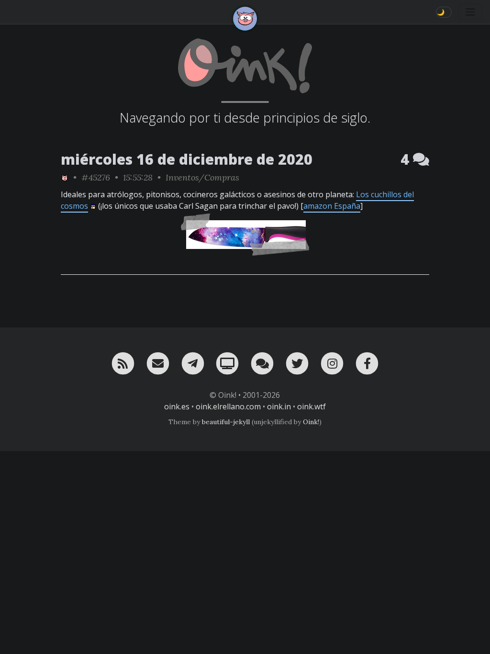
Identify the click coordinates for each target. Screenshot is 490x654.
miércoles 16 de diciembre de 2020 (186, 159)
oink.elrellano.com (228, 406)
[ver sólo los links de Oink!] (64, 177)
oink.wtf (311, 406)
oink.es (176, 406)
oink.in (279, 406)
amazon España (331, 206)
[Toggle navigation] (470, 12)
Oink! (311, 421)
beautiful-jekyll (226, 421)
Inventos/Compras (202, 177)
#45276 (95, 177)
